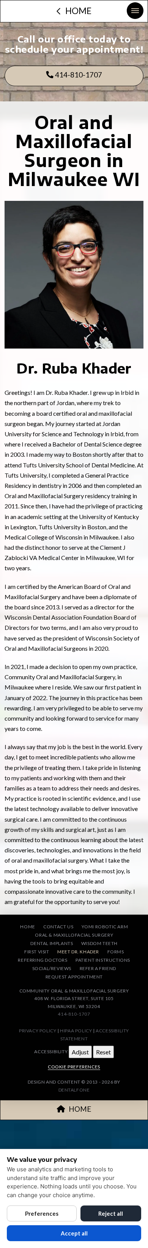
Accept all (74, 1233)
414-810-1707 (78, 74)
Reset (103, 1052)
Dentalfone (74, 1090)
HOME (80, 1108)
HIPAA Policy (76, 1030)
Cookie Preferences (74, 1067)
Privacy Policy (37, 1030)
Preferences (41, 1213)
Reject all (110, 1213)
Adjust (80, 1052)
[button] (135, 10)
